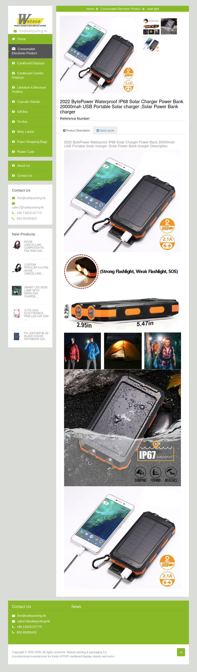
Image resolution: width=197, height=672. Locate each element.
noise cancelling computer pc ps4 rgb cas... (34, 246)
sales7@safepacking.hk (28, 207)
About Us (23, 165)
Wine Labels (25, 131)
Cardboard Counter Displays (27, 75)
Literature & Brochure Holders (29, 89)
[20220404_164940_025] (151, 26)
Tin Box (22, 121)
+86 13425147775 (29, 213)
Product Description (78, 130)
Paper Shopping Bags (32, 141)
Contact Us (24, 175)
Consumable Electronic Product (24, 51)
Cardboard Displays (30, 63)
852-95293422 (27, 218)
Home (22, 39)
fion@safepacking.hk (33, 31)
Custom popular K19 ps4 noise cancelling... (36, 269)
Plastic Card (25, 151)
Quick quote (107, 130)
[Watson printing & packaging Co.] (30, 19)
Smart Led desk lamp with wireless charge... (36, 291)
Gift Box (22, 111)
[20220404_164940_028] (151, 44)
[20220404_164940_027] (169, 26)
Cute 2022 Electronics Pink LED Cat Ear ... (36, 314)
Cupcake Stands (28, 101)
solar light (153, 8)
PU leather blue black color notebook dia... (36, 336)
